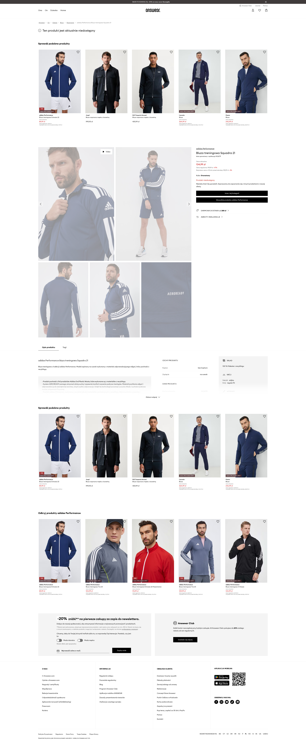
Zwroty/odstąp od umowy (167, 684)
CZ (228, 734)
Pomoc (159, 715)
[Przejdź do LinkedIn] (238, 702)
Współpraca (47, 689)
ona (40, 10)
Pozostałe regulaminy (107, 680)
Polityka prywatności (45, 734)
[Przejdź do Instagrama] (221, 702)
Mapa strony (93, 734)
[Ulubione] (259, 10)
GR (231, 734)
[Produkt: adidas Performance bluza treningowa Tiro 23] (200, 551)
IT (242, 734)
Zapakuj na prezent (164, 706)
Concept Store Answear (166, 693)
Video (108, 152)
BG (220, 734)
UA (260, 734)
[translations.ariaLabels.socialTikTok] (232, 702)
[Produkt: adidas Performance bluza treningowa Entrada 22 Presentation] (153, 551)
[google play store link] (221, 677)
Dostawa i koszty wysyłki (166, 676)
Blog (101, 684)
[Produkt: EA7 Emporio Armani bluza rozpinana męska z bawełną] (153, 81)
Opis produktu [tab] (48, 347)
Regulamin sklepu (106, 676)
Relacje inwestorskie (50, 693)
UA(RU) (265, 734)
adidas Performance (205, 148)
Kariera (45, 710)
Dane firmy (70, 734)
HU (239, 734)
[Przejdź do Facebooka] (216, 702)
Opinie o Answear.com (51, 680)
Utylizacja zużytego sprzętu (110, 702)
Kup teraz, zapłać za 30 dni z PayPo (171, 710)
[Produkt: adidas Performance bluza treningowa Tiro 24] (106, 551)
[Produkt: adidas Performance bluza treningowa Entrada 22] (60, 81)
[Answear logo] (153, 10)
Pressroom (46, 706)
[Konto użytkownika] (252, 10)
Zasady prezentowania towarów (112, 697)
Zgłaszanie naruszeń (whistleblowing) (56, 702)
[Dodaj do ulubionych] (78, 52)
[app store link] (221, 683)
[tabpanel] (153, 375)
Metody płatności (164, 680)
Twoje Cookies (81, 734)
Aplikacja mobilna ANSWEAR (110, 693)
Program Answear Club (108, 689)
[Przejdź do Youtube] (227, 702)
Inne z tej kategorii (232, 193)
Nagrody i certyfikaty (50, 684)
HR (235, 734)
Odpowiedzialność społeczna (53, 697)
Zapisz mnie (121, 650)
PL (246, 734)
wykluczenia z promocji (130, 629)
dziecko (54, 10)
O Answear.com (48, 676)
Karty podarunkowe (164, 702)
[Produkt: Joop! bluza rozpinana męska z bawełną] (106, 81)
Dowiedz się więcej (185, 640)
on (46, 10)
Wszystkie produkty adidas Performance (232, 200)
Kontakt (160, 719)
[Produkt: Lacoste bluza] (200, 81)
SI (253, 734)
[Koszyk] (266, 10)
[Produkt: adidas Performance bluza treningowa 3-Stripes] (246, 551)
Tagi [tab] (64, 347)
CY (224, 734)
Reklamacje (161, 689)
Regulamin (59, 734)
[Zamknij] (266, 2)
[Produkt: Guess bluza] (246, 81)
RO (250, 734)
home (63, 10)
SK (256, 734)
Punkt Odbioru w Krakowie (167, 697)
